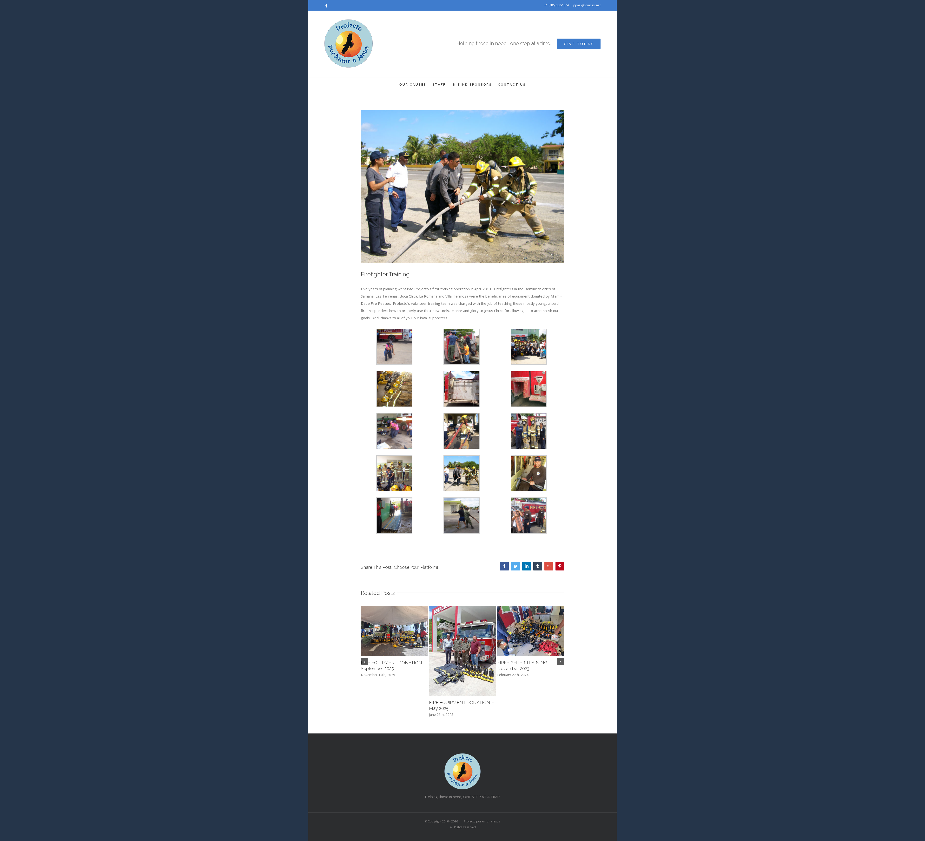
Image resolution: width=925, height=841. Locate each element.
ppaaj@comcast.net (587, 5)
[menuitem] (415, 84)
